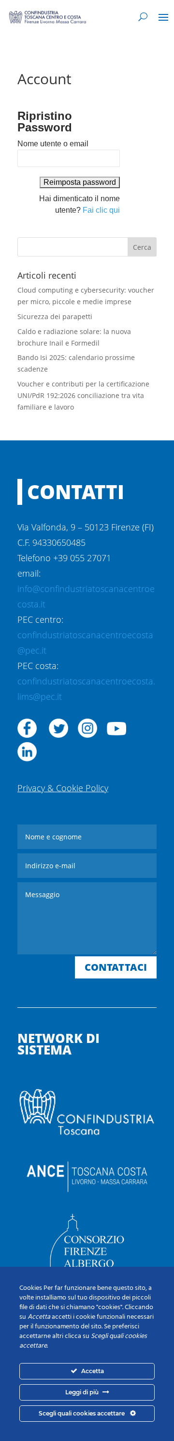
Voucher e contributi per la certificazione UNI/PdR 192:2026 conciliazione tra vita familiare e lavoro (83, 395)
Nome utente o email (52, 144)
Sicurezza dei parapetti (54, 316)
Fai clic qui (101, 210)
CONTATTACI (116, 967)
